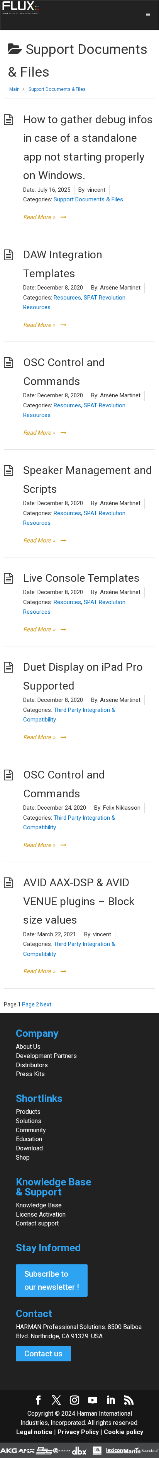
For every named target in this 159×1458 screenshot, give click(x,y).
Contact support (37, 1223)
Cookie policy (123, 1432)
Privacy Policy (78, 1432)
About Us (28, 1046)
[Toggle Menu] (79, 15)
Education (29, 1139)
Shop (23, 1157)
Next (45, 1004)
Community (31, 1130)
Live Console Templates (81, 578)
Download (29, 1148)
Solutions (28, 1121)
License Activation (41, 1214)
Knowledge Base (39, 1205)
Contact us (43, 1353)
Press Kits (30, 1074)
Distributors (32, 1065)
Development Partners (46, 1056)
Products (28, 1111)
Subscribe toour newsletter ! (51, 1280)
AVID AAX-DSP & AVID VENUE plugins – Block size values (78, 901)
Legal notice (35, 1432)
